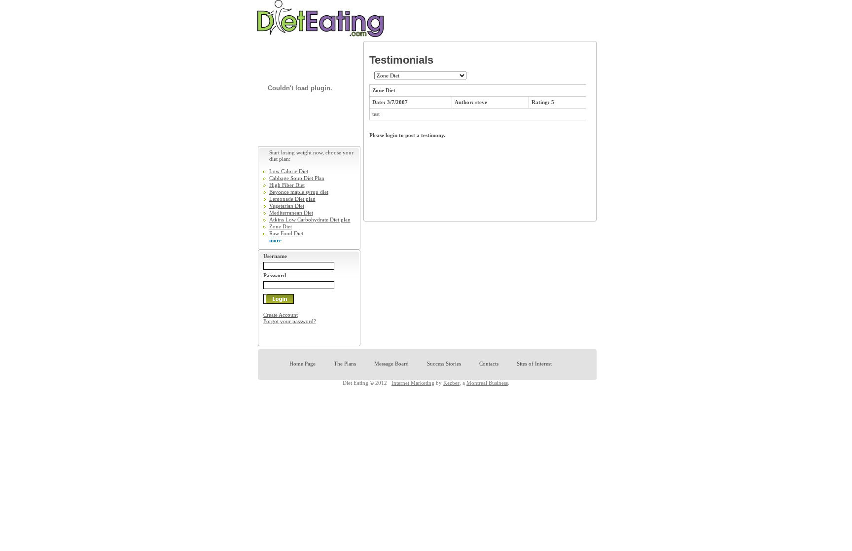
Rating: (541, 102)
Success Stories (444, 364)
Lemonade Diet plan (292, 199)
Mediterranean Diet (291, 213)
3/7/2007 (397, 102)
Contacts (488, 364)
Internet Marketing (412, 383)
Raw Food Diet (286, 233)
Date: (379, 102)
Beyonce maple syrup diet (298, 192)
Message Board (391, 364)
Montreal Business (487, 383)
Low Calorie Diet (288, 171)
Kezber (451, 383)
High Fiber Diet (287, 185)
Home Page (302, 364)
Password (274, 275)
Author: (465, 102)
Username (275, 256)
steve (481, 102)
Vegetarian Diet (286, 206)
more (275, 240)
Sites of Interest (534, 364)
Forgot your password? (289, 321)
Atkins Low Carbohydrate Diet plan (310, 219)
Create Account (280, 315)
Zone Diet (280, 226)
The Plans (345, 364)
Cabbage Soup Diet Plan (296, 178)
